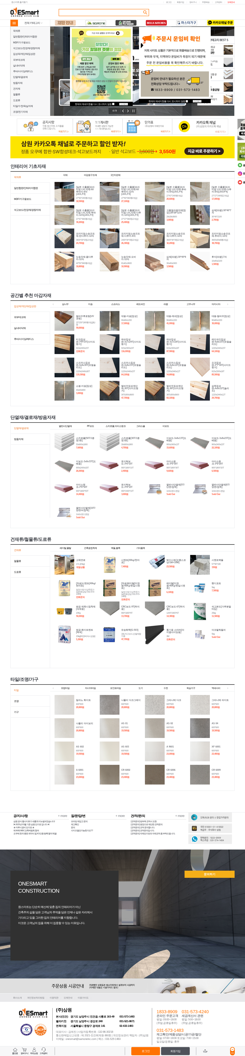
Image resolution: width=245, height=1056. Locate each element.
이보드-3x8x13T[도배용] (176, 439)
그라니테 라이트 (220, 700)
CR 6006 (170, 770)
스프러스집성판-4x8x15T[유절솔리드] (131, 365)
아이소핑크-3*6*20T (217, 462)
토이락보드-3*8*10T (127, 486)
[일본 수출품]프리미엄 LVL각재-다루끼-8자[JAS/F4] (221, 189)
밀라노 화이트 (83, 700)
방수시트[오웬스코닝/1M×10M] (176, 561)
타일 (16, 690)
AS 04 (215, 723)
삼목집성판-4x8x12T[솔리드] (220, 388)
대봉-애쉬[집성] (174, 316)
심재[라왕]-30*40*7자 (221, 211)
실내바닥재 (19, 65)
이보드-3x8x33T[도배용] (86, 462)
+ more (62, 816)
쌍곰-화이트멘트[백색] (84, 631)
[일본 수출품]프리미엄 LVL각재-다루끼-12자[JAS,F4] (131, 212)
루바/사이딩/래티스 (23, 71)
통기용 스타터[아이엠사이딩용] (175, 631)
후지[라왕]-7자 (219, 257)
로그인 (168, 2)
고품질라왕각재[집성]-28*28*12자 (176, 211)
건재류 (17, 550)
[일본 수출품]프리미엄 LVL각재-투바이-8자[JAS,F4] (176, 189)
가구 (16, 712)
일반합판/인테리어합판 (25, 36)
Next (128, 111)
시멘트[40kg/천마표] (130, 561)
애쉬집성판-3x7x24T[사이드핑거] (131, 341)
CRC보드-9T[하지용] (130, 607)
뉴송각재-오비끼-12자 (128, 258)
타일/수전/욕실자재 (23, 106)
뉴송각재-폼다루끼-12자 (84, 258)
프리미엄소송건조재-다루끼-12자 (175, 234)
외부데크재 (19, 59)
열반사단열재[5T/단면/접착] (175, 486)
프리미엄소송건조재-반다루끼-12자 (85, 234)
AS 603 (125, 746)
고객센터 (218, 2)
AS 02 (169, 723)
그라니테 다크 (173, 700)
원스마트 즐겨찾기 (19, 2)
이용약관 (54, 997)
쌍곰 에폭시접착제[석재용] (85, 607)
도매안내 (231, 2)
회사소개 (17, 997)
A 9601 (170, 746)
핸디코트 (216, 583)
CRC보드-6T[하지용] (175, 607)
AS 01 (124, 723)
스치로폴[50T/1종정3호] (85, 439)
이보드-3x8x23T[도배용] (221, 439)
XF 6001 (216, 746)
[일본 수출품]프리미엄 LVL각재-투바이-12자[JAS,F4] (86, 212)
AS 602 (80, 746)
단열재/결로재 (20, 77)
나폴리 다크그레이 (131, 700)
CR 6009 (216, 770)
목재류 (16, 30)
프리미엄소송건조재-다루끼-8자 (130, 234)
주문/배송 (205, 2)
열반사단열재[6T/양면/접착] (221, 486)
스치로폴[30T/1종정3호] (130, 439)
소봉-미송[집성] (84, 386)
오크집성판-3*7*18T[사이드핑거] (221, 365)
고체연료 (80, 560)
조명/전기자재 (20, 111)
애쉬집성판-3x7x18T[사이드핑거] (176, 341)
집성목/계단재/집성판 (24, 53)
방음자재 (17, 82)
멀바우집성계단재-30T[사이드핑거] (129, 388)
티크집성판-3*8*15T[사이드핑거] (85, 341)
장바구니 (193, 2)
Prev (123, 111)
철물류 (16, 94)
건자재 (16, 88)
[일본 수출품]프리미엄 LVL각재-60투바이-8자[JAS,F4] (85, 190)
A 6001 (79, 770)
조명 (16, 701)
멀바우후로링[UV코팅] (85, 317)
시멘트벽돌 (217, 560)
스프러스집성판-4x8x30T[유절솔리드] (86, 365)
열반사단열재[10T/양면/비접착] (85, 509)
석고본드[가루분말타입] (221, 607)
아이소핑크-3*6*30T (172, 462)
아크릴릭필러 (219, 630)
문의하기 (209, 874)
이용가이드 (83, 997)
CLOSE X (197, 101)
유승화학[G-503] (129, 630)
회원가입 (180, 2)
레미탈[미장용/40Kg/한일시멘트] (175, 585)
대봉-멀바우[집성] (221, 316)
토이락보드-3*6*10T (127, 462)
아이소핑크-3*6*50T (81, 486)
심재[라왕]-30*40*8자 (176, 258)
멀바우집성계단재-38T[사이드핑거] (174, 388)
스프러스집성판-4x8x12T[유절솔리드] (176, 365)
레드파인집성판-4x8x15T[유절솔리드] (221, 341)
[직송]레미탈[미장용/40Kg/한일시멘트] (130, 585)
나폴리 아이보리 (84, 723)
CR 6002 (125, 770)
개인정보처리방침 (35, 997)
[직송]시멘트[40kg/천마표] (86, 584)
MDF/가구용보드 (21, 42)
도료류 (16, 100)
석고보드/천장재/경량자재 (26, 48)
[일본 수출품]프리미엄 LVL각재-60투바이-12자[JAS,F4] (130, 190)
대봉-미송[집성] (129, 316)
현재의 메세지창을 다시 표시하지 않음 (167, 101)
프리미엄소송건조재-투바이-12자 (221, 234)
